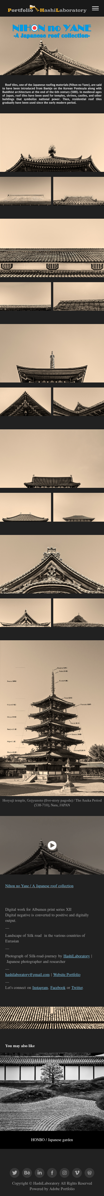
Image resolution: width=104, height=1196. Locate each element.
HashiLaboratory (77, 955)
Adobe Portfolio (62, 1188)
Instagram (40, 987)
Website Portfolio (66, 974)
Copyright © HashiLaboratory (36, 1183)
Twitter (77, 987)
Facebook (57, 987)
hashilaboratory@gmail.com (27, 974)
